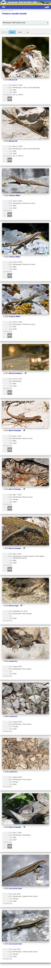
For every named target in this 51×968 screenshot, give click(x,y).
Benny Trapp (13, 606)
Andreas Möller (14, 195)
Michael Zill (13, 80)
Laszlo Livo (13, 661)
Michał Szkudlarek (15, 373)
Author (20, 32)
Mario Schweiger (15, 430)
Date (12, 32)
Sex (28, 32)
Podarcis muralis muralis (14, 13)
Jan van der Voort (15, 888)
